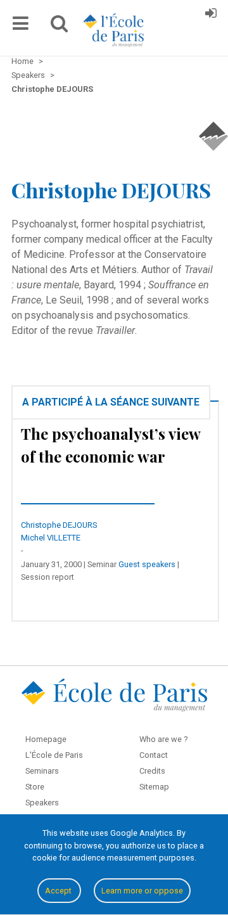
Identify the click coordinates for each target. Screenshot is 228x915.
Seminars (42, 771)
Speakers (42, 802)
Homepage (45, 739)
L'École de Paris (54, 755)
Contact (153, 755)
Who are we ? (163, 739)
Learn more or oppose (142, 890)
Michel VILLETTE (50, 537)
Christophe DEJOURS (59, 525)
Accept (59, 890)
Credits (152, 771)
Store (34, 786)
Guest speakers (146, 564)
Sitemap (154, 786)
